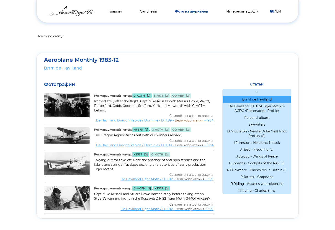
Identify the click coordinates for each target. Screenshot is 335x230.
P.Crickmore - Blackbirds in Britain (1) (257, 170)
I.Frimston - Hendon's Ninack (257, 143)
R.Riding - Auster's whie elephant (257, 184)
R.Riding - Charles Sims (257, 191)
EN (278, 11)
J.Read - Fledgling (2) (257, 149)
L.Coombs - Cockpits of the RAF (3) (257, 163)
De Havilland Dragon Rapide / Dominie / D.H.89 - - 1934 (155, 120)
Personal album (256, 118)
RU (272, 11)
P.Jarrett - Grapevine (256, 177)
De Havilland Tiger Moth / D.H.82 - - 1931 (167, 179)
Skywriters (256, 124)
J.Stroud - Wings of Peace (257, 156)
